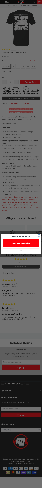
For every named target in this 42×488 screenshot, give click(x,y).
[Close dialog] (39, 236)
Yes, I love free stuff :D (21, 243)
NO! (21, 250)
